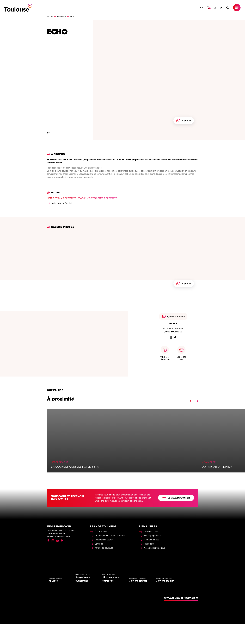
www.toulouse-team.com (181, 598)
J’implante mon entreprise (110, 579)
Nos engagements (152, 536)
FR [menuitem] (201, 8)
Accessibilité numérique (154, 548)
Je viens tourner (138, 581)
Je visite (53, 581)
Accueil (50, 17)
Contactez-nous (151, 532)
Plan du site (149, 544)
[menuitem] (201, 7)
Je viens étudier (165, 581)
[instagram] (171, 337)
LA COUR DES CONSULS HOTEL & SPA (75, 467)
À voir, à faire (101, 532)
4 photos (186, 120)
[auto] (221, 8)
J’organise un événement (82, 579)
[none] (201, 7)
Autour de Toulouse (104, 548)
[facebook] (175, 337)
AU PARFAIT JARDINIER (217, 467)
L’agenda (99, 544)
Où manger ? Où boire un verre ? (110, 536)
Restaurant (61, 17)
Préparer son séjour (104, 540)
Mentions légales (151, 540)
